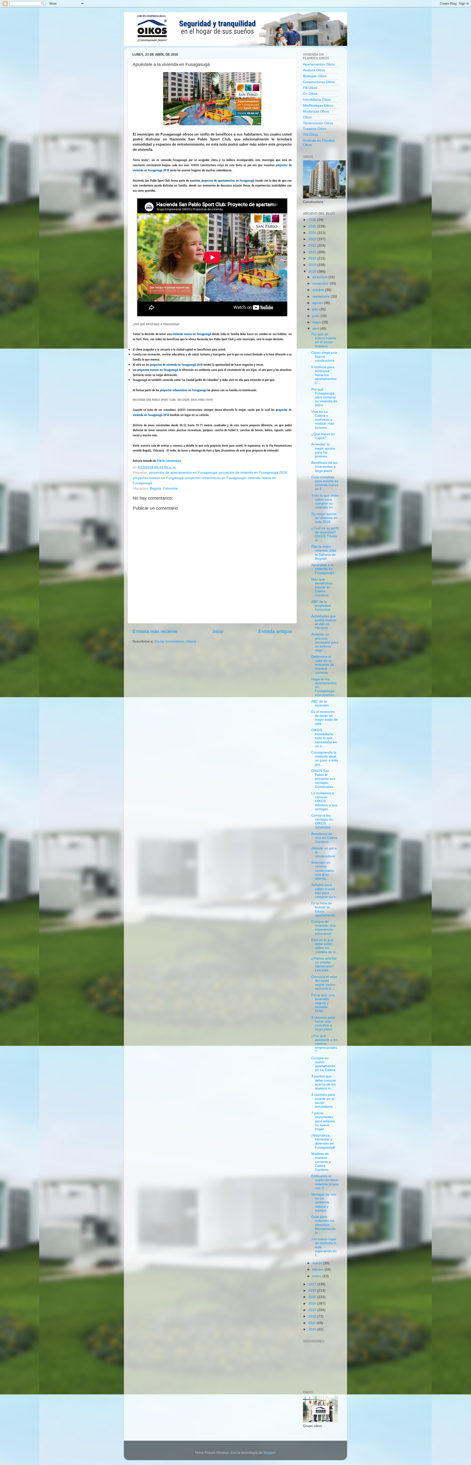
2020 (312, 258)
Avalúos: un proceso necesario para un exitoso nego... (324, 642)
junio (316, 316)
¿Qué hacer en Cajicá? (323, 436)
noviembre (321, 283)
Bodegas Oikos (315, 76)
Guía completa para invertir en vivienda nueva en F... (325, 483)
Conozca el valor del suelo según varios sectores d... (324, 983)
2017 (312, 1284)
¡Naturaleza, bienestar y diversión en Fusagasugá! (323, 1141)
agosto (318, 303)
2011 (312, 1323)
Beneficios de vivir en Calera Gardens (324, 838)
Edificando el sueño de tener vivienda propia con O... (325, 1182)
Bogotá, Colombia (164, 488)
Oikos (307, 117)
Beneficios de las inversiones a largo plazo (324, 466)
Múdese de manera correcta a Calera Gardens (321, 1162)
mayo (317, 322)
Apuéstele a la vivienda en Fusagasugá (322, 569)
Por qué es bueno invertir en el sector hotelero (323, 340)
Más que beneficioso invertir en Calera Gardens (322, 587)
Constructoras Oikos (319, 82)
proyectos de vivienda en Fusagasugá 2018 (176, 364)
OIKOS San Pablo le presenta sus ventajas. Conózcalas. (323, 779)
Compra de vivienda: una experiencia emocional (323, 927)
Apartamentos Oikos (319, 64)
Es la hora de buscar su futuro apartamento (323, 909)
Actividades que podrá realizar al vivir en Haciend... (324, 622)
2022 (312, 245)
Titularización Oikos (318, 123)
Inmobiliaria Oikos (317, 99)
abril (316, 328)
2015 (312, 1297)
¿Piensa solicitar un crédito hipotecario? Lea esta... (324, 964)
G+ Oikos (310, 94)
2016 (312, 1290)
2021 (312, 252)
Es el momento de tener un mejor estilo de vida (324, 718)
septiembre (321, 296)
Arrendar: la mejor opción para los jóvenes (323, 450)
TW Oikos (310, 135)
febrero (318, 1269)
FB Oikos (310, 88)
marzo (317, 1263)
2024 (312, 233)
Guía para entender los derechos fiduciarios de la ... (323, 1225)
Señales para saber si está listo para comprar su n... (325, 891)
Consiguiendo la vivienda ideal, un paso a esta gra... (324, 758)
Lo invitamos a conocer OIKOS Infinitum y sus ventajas (324, 801)
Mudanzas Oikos (316, 111)
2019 (312, 265)
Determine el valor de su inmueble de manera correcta (322, 664)
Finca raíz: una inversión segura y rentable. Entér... (323, 1003)
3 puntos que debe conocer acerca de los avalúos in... (323, 1082)
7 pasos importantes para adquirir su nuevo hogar (323, 1121)
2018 (312, 271)
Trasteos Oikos (314, 129)
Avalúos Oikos (314, 70)
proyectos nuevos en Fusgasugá (158, 478)
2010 (312, 1329)
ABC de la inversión (320, 703)
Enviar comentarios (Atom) (175, 641)
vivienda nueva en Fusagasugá (191, 334)
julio (315, 309)
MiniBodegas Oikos (318, 105)
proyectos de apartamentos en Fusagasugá (227, 180)
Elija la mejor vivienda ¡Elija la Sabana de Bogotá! (323, 552)
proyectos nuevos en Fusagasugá (157, 369)
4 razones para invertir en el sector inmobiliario (323, 1101)
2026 (312, 220)
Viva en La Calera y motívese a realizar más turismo (322, 419)
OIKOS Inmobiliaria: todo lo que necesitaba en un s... (324, 738)
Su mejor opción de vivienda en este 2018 (324, 518)
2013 (312, 1310)
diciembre (320, 277)
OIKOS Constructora (169, 460)
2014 (312, 1303)
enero (317, 1276)
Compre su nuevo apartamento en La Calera (323, 1064)
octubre (318, 290)
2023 (312, 239)
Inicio (217, 631)
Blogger (269, 1452)
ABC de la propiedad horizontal (321, 605)
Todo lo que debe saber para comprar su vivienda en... (325, 501)
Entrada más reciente (155, 631)
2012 (312, 1316)
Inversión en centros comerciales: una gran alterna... (323, 870)
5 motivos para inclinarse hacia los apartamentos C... (324, 375)
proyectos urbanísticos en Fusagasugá (183, 390)
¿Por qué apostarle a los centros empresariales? (324, 1044)
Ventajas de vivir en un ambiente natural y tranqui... (324, 1202)
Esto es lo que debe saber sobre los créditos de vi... (325, 946)
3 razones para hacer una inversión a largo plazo (323, 1023)
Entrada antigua (275, 631)
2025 (312, 226)
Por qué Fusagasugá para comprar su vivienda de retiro (324, 397)
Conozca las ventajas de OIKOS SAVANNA (322, 821)
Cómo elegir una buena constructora (324, 356)
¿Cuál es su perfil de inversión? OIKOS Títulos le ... (325, 534)
